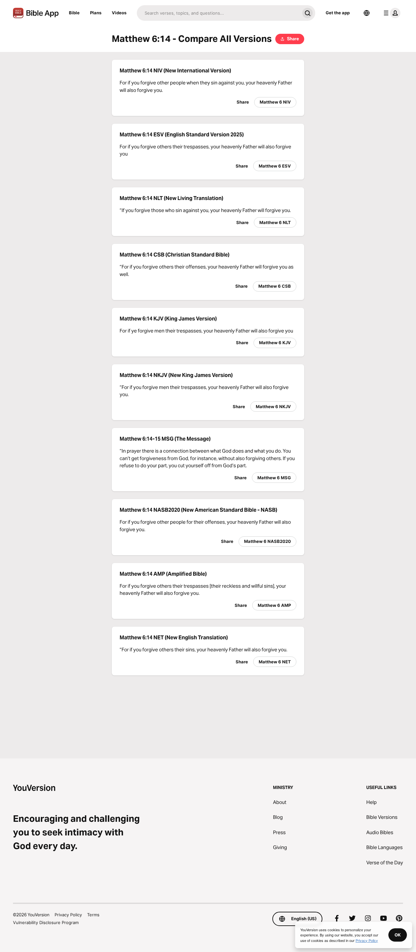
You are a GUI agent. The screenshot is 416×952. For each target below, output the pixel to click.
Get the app (338, 12)
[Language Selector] (366, 12)
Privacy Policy (68, 914)
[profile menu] (390, 12)
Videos (119, 12)
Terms (93, 914)
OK (398, 934)
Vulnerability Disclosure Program (46, 922)
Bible (74, 12)
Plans (95, 12)
